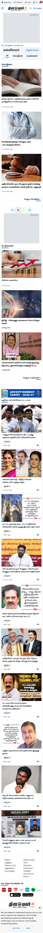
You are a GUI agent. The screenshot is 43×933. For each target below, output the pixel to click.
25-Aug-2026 (6, 285)
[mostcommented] (21, 418)
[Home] (2, 45)
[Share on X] (18, 210)
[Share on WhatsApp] (24, 210)
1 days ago (7, 445)
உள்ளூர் (39, 8)
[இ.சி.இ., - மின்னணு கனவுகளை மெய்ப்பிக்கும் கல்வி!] (22, 304)
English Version (32, 50)
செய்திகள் (18, 56)
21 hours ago (7, 490)
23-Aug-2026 (6, 327)
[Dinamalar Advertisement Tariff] (21, 397)
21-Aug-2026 (6, 370)
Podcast (38, 2)
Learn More (16, 928)
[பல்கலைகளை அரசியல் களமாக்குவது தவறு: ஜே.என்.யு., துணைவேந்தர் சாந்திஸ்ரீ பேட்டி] (22, 346)
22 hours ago (7, 579)
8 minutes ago (7, 191)
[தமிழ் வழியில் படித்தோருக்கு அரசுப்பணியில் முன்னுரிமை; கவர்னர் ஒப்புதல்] (22, 83)
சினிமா (19, 2)
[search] (31, 8)
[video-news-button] (4, 519)
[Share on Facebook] (12, 210)
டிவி (29, 2)
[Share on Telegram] (29, 210)
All (7, 56)
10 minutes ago (7, 106)
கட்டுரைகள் (31, 56)
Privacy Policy (12, 923)
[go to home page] (17, 8)
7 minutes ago (7, 149)
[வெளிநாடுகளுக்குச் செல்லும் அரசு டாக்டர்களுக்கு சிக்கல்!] (22, 126)
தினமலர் (7, 2)
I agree (28, 928)
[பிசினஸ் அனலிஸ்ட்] (22, 264)
